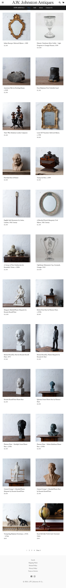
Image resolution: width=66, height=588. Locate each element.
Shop (28, 7)
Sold (34, 7)
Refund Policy (33, 565)
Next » (38, 550)
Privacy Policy (33, 568)
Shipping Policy (33, 562)
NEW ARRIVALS (19, 7)
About (41, 7)
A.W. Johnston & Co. (36, 581)
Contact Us (49, 7)
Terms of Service (33, 571)
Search (33, 560)
